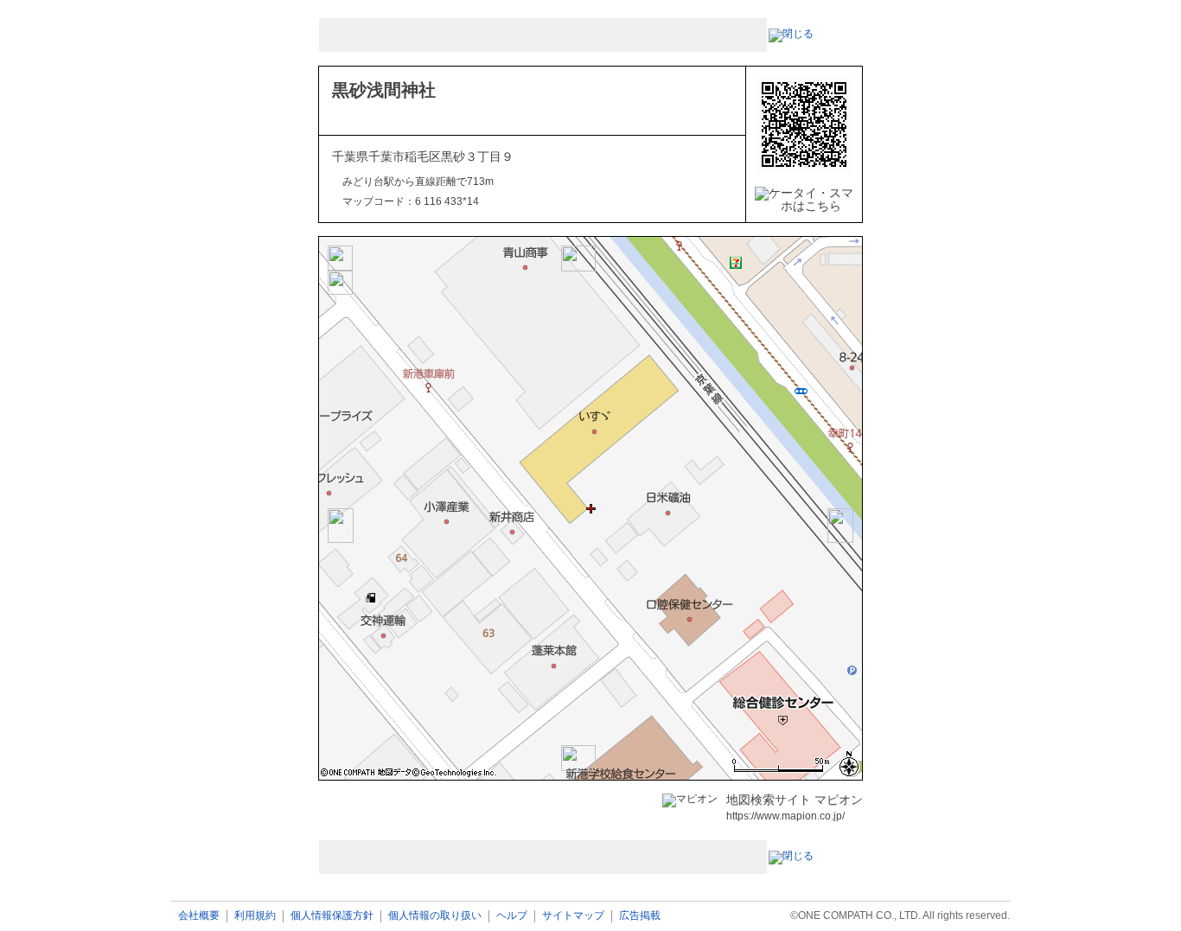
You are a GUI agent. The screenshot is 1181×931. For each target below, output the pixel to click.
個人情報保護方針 (331, 915)
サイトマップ (573, 915)
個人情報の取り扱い (435, 915)
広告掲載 (640, 915)
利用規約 (255, 915)
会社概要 (199, 915)
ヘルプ (511, 915)
